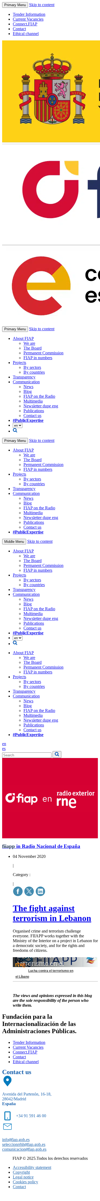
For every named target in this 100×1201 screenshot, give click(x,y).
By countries (34, 372)
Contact (19, 28)
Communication (26, 382)
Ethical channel (26, 33)
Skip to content (41, 4)
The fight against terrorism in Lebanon (52, 913)
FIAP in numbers (37, 357)
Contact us (32, 415)
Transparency (24, 377)
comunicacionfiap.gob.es (24, 1149)
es (4, 748)
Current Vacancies (28, 19)
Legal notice (23, 1177)
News (28, 386)
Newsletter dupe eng (40, 406)
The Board (32, 348)
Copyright (21, 1172)
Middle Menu (14, 542)
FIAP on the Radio (39, 396)
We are (29, 343)
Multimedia (33, 401)
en (4, 743)
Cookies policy (25, 1182)
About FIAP (23, 338)
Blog (27, 391)
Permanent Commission (43, 353)
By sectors (32, 367)
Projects (19, 362)
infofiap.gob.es (16, 1139)
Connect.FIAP (25, 24)
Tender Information (29, 14)
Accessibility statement (32, 1167)
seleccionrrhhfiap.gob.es (23, 1144)
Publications (33, 410)
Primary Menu (15, 5)
